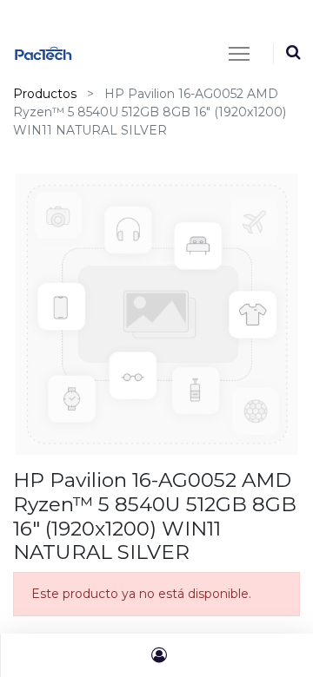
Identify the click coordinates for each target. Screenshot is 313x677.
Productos (45, 94)
